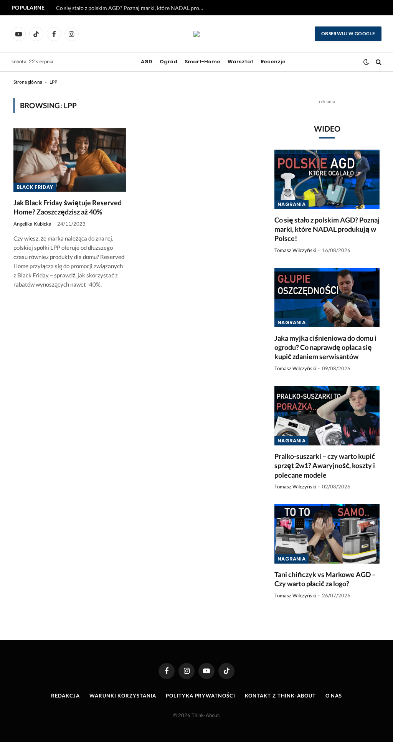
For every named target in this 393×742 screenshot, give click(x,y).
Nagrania (291, 204)
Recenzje (273, 61)
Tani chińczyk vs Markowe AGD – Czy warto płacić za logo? (325, 579)
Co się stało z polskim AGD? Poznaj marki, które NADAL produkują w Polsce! (327, 229)
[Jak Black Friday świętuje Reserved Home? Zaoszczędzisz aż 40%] (69, 159)
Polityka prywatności (200, 696)
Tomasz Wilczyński (295, 250)
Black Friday (35, 187)
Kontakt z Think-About (280, 696)
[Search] (377, 62)
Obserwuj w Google (348, 33)
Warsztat (240, 61)
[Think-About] (196, 34)
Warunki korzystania (122, 696)
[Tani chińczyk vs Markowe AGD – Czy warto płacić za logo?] (327, 533)
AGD (146, 61)
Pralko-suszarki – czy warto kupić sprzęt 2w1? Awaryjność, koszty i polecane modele (324, 465)
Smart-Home (202, 61)
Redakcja (65, 696)
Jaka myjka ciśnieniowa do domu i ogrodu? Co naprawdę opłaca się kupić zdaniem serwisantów (133, 8)
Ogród (168, 61)
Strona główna (27, 82)
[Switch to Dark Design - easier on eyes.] (366, 62)
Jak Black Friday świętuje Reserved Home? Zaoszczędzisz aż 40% (67, 207)
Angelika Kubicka (32, 224)
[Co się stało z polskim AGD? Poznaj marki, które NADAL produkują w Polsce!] (327, 179)
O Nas (333, 696)
